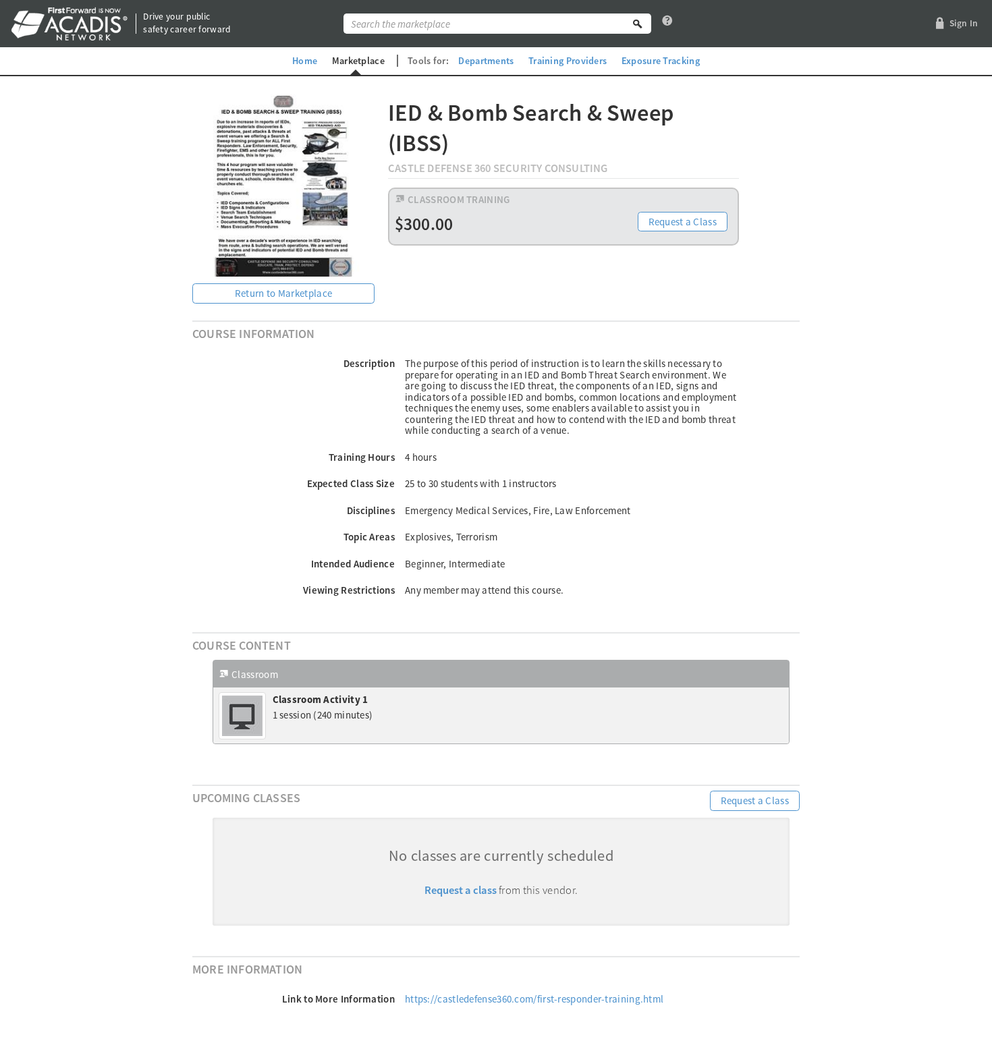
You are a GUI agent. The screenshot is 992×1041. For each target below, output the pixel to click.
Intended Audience (353, 563)
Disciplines (371, 510)
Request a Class (683, 221)
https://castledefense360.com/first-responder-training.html (534, 998)
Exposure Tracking (661, 61)
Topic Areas (369, 536)
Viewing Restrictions (349, 590)
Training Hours (362, 457)
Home (304, 61)
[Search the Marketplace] (637, 23)
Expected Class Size (351, 483)
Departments (486, 61)
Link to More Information (338, 998)
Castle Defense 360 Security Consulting (498, 168)
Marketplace (358, 61)
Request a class (460, 890)
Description (369, 363)
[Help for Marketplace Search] (667, 23)
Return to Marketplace (283, 293)
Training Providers (567, 61)
